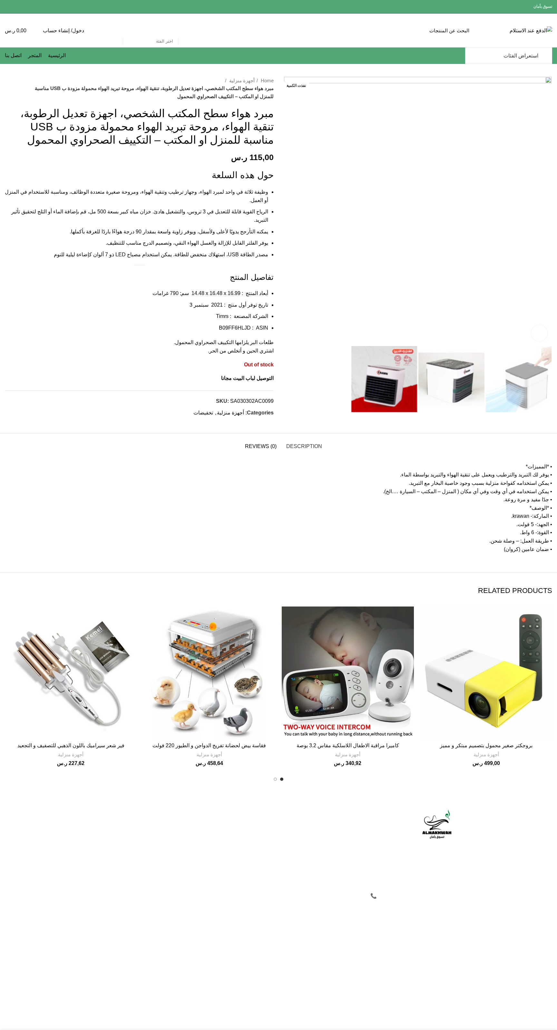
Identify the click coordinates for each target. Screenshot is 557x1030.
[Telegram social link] (8, 7)
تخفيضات (203, 412)
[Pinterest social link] (23, 7)
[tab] (304, 443)
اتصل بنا (312, 847)
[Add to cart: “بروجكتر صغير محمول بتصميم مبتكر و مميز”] (425, 617)
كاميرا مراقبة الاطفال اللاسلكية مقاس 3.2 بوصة (348, 745)
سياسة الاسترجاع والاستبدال (141, 847)
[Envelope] (393, 998)
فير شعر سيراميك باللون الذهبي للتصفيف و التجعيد (70, 745)
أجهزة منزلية (241, 80)
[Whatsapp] (412, 998)
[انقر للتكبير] (539, 333)
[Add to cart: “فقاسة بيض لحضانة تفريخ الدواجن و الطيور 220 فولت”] (148, 617)
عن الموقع (309, 814)
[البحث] (114, 30)
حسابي (237, 825)
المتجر (313, 836)
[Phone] (374, 998)
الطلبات (236, 836)
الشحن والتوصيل (152, 858)
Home (266, 80)
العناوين (236, 847)
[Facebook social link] (38, 7)
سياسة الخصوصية (151, 825)
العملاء (237, 814)
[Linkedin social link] (16, 7)
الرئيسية (311, 825)
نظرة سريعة (425, 631)
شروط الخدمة (154, 836)
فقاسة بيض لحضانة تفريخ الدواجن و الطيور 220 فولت (209, 745)
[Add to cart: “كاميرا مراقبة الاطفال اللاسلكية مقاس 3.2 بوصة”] (286, 617)
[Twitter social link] (30, 7)
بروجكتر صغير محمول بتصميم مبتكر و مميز (486, 745)
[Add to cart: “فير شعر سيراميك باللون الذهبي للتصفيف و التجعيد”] (10, 617)
